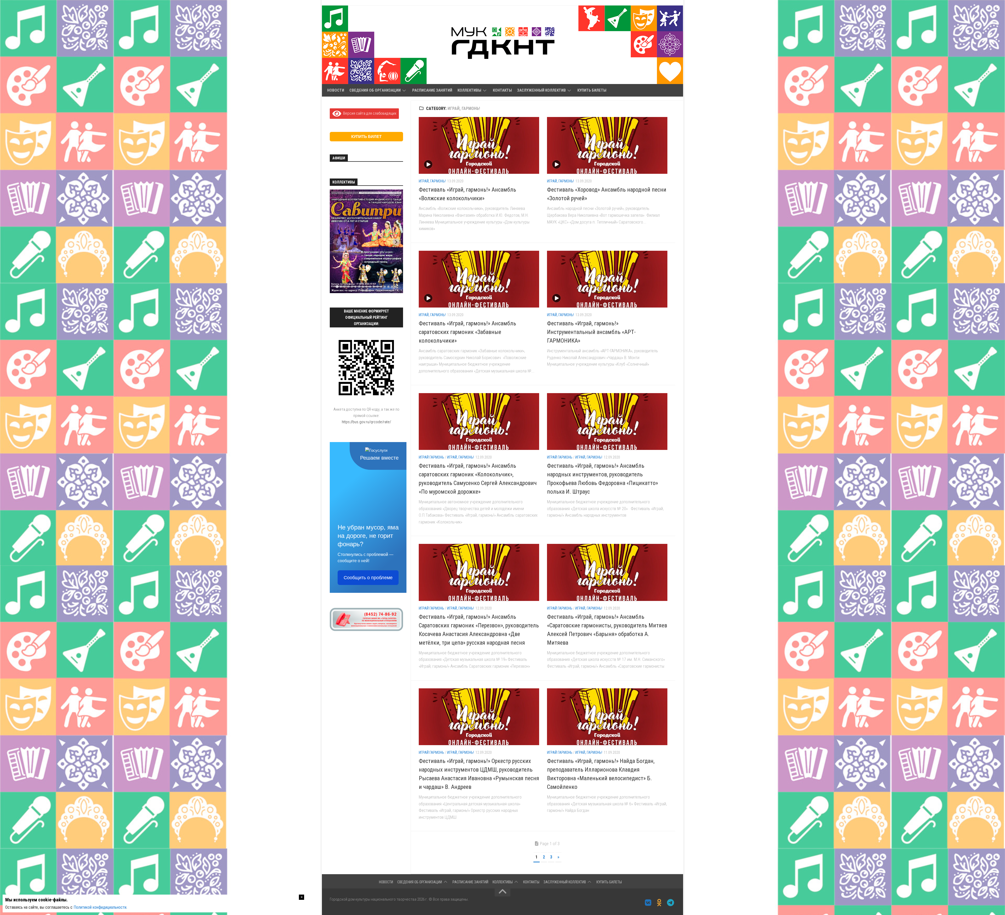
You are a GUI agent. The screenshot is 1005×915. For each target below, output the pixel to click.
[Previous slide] (336, 242)
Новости (335, 90)
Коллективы (469, 90)
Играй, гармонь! (432, 181)
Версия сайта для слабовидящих (368, 113)
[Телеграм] (670, 902)
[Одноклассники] (659, 902)
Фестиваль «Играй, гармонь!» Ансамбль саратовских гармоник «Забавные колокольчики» (467, 332)
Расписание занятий (432, 90)
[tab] (337, 286)
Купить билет (366, 136)
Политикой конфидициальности (100, 907)
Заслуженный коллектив (541, 90)
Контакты (502, 90)
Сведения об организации (375, 90)
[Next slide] (396, 242)
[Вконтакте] (648, 902)
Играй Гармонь (431, 457)
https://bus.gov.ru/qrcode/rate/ (366, 422)
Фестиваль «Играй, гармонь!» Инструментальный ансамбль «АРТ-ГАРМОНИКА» (591, 332)
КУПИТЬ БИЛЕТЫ (591, 90)
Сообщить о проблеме (368, 577)
